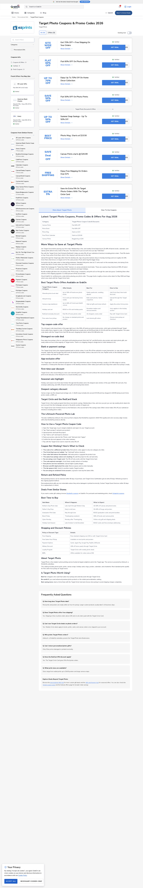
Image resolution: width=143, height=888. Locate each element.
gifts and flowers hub (92, 682)
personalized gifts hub (57, 682)
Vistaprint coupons (118, 493)
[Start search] (26, 7)
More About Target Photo (62, 210)
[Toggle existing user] (129, 32)
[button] (22, 27)
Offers (51, 33)
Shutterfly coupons (72, 493)
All (42, 33)
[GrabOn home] (17, 7)
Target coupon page (49, 685)
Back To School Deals (123, 13)
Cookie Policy (22, 875)
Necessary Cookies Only (31, 881)
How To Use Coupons (109, 210)
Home (13, 17)
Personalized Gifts (23, 17)
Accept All (11, 881)
